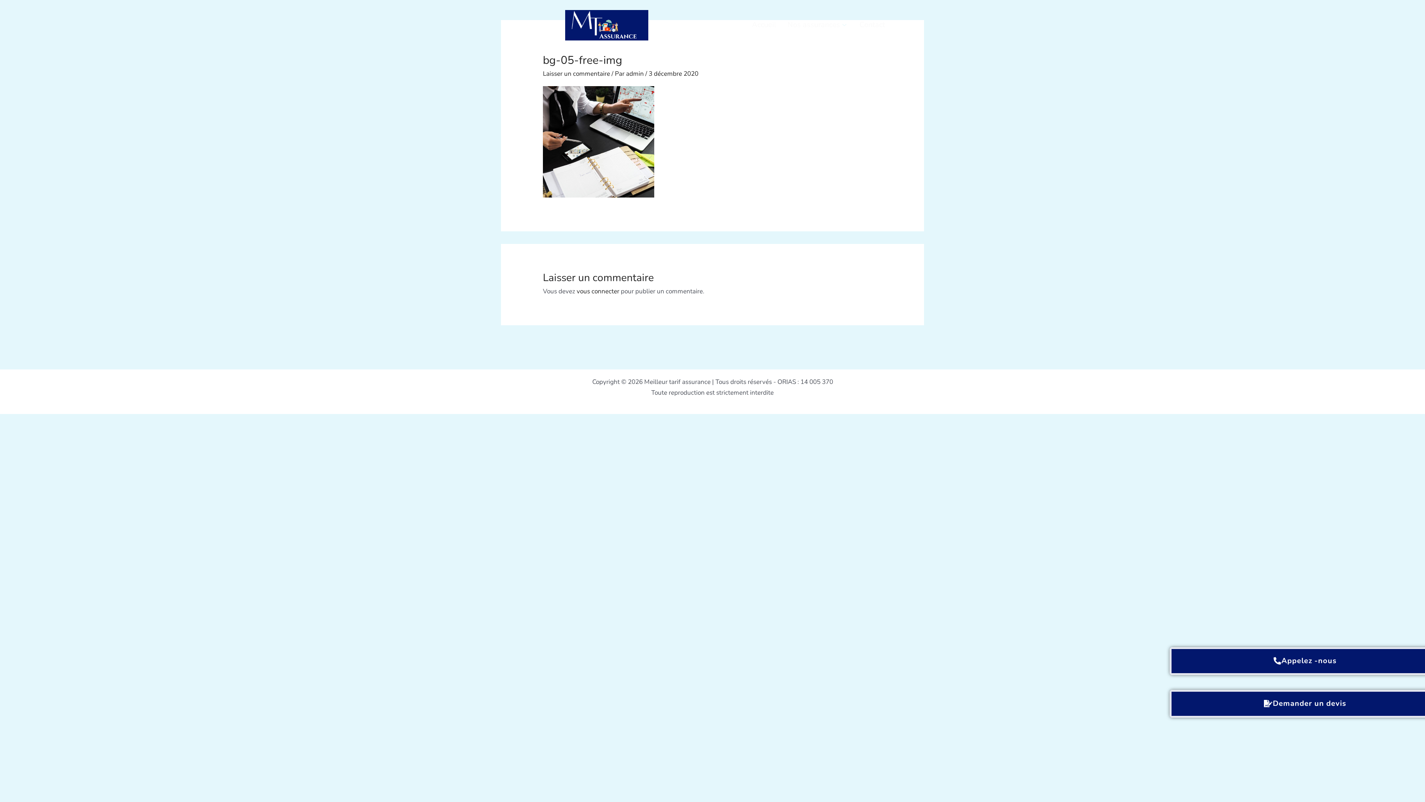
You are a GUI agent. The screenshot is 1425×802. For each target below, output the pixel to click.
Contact (872, 25)
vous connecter (598, 291)
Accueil (764, 25)
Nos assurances (813, 25)
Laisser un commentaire (576, 73)
